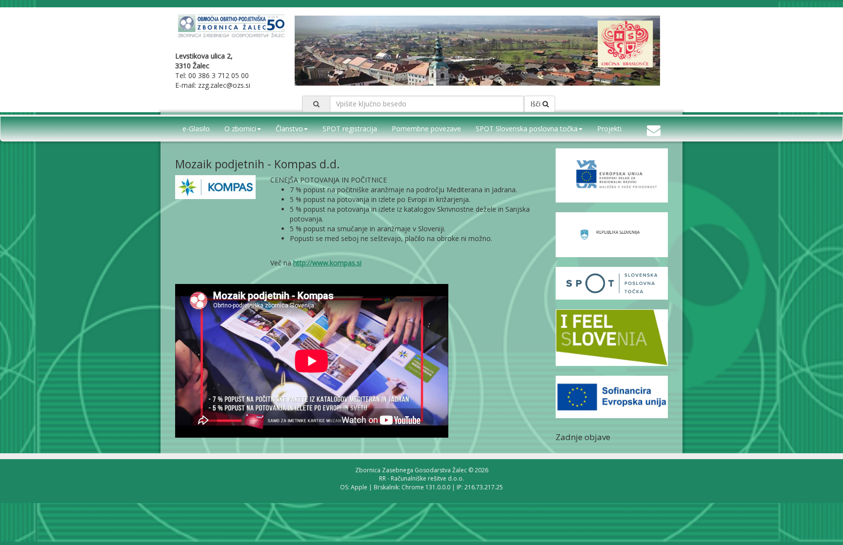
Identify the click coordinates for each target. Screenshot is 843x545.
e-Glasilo (196, 128)
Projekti (609, 128)
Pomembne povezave (426, 128)
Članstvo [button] (289, 128)
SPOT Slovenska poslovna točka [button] (527, 128)
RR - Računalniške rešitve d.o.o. (421, 478)
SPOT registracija (349, 128)
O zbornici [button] (240, 128)
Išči (536, 103)
